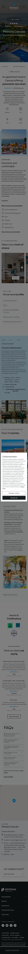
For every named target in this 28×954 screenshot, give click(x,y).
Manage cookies (14, 493)
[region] (14, 477)
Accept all (14, 498)
